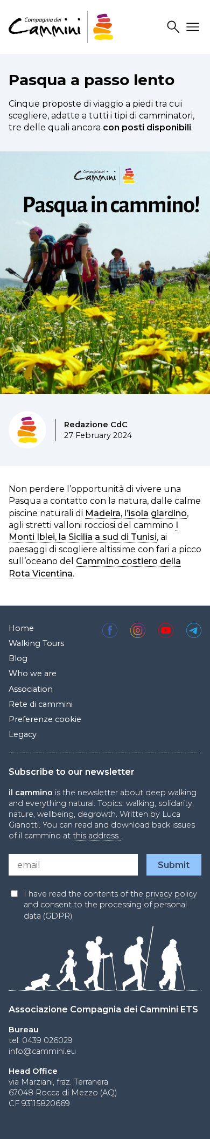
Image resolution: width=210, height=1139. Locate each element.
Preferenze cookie (45, 719)
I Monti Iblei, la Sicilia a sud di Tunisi (93, 531)
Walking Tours (36, 643)
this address (97, 836)
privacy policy (171, 894)
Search (175, 27)
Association (31, 689)
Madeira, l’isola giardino (136, 513)
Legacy (23, 734)
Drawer (194, 27)
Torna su (184, 1120)
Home (21, 628)
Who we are (33, 673)
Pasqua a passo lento (91, 80)
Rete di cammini (41, 704)
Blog (18, 658)
